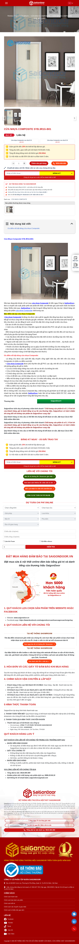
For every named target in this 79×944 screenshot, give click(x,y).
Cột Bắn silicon (46, 541)
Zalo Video (11, 934)
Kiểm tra (51, 547)
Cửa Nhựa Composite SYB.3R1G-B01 (18, 239)
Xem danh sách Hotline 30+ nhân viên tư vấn (38, 482)
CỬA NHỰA (24, 16)
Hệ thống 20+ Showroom (22, 194)
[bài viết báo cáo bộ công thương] (39, 870)
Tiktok (9, 926)
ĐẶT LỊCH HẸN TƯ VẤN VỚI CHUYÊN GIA (38, 488)
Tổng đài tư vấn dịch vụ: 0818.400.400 (41, 830)
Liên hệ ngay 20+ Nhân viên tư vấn (40, 825)
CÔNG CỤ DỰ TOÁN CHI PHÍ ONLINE (39, 495)
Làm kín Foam (9, 541)
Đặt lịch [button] (75, 260)
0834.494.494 (61, 163)
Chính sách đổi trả (9, 903)
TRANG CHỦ (12, 16)
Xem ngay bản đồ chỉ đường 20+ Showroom (38, 644)
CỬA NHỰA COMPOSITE (41, 16)
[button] (74, 914)
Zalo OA (10, 930)
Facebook (10, 919)
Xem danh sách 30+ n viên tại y (39, 661)
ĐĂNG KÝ (57, 173)
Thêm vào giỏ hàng (38, 163)
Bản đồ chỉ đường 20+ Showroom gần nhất (39, 476)
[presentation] (4, 118)
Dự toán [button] (75, 267)
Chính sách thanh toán (10, 896)
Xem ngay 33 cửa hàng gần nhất (40, 820)
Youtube (10, 922)
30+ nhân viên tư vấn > (37, 194)
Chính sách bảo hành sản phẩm (13, 900)
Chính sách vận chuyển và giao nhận (15, 907)
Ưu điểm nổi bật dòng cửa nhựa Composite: (24, 228)
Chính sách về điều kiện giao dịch (14, 910)
